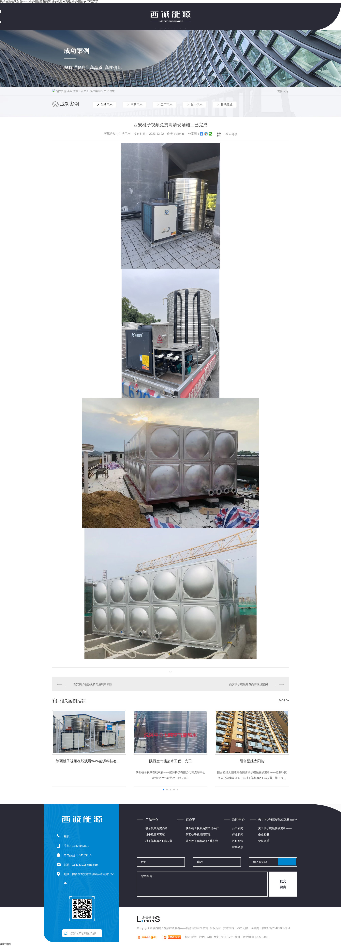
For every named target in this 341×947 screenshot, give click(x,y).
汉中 (230, 937)
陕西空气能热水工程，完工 (170, 761)
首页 (83, 91)
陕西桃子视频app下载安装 (202, 840)
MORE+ (284, 700)
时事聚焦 (237, 847)
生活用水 (109, 91)
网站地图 (248, 937)
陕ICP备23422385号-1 (276, 928)
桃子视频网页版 (155, 834)
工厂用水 (166, 104)
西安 (216, 937)
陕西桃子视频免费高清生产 (202, 828)
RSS (258, 937)
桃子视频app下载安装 (158, 840)
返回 (280, 91)
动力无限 (242, 928)
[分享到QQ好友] (206, 134)
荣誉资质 (263, 840)
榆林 (237, 937)
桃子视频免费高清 (156, 828)
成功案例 (95, 91)
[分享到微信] (210, 134)
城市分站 (190, 937)
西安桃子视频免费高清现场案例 (248, 684)
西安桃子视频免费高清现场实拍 (92, 684)
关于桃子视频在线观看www (275, 828)
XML (266, 937)
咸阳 (209, 937)
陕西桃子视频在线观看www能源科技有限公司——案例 (91, 761)
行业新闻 (237, 834)
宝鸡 (223, 937)
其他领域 (226, 104)
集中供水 (196, 104)
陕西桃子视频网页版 (198, 834)
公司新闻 (237, 828)
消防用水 (136, 104)
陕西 (202, 937)
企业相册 (263, 834)
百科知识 (237, 840)
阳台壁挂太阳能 (252, 761)
